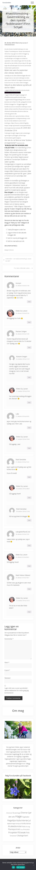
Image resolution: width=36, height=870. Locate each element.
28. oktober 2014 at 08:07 (23, 488)
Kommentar (9, 639)
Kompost (18, 823)
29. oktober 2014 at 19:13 (23, 600)
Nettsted (7, 678)
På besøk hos (23, 832)
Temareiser (13, 836)
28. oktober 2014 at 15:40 (23, 511)
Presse (21, 829)
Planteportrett (14, 829)
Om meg (27, 826)
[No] (34, 865)
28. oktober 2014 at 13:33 (22, 534)
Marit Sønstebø (21, 460)
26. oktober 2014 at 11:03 (22, 334)
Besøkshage (16, 813)
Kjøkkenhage (11, 823)
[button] (32, 2)
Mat (23, 826)
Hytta (18, 820)
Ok (13, 867)
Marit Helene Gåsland (23, 575)
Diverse (11, 250)
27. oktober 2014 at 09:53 (22, 416)
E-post (7, 670)
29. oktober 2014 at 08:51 (22, 557)
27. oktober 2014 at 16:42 (23, 439)
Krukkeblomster (15, 826)
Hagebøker (25, 817)
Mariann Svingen (21, 331)
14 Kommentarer (10, 44)
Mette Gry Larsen (21, 311)
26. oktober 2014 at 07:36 (22, 313)
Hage (18, 816)
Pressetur (26, 829)
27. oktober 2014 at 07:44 (23, 391)
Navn (7, 662)
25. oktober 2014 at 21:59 (22, 285)
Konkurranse (26, 823)
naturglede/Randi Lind (23, 532)
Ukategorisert (22, 835)
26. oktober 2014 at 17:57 (23, 359)
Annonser (9, 813)
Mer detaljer (20, 867)
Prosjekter (12, 832)
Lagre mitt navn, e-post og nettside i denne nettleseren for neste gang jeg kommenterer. (17, 690)
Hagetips (11, 820)
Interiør (24, 820)
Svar (29, 301)
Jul (30, 820)
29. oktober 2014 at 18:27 (22, 577)
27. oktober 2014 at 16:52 (22, 462)
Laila (17, 414)
